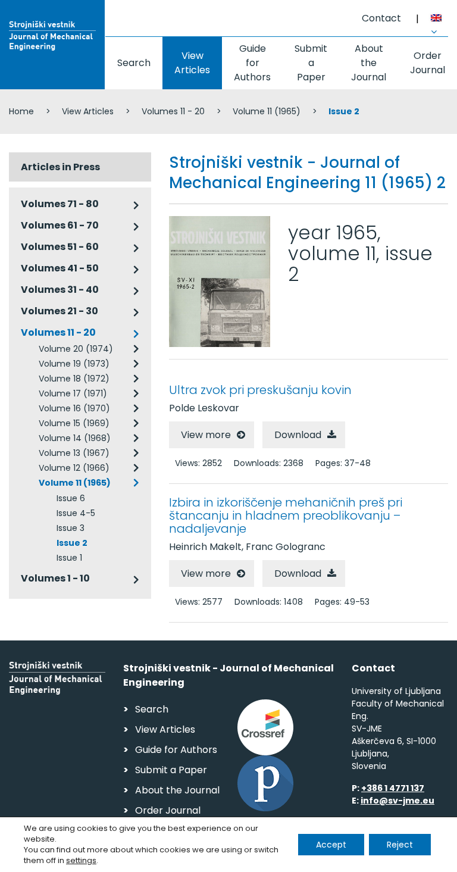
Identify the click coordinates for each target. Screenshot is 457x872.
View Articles (192, 63)
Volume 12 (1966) (74, 468)
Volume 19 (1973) (74, 364)
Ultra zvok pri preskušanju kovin (260, 390)
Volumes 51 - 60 (60, 247)
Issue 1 (69, 558)
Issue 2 (72, 543)
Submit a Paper (311, 63)
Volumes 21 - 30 (59, 311)
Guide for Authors (252, 63)
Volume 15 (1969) (74, 423)
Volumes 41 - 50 (60, 268)
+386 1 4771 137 (392, 788)
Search (134, 63)
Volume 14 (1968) (75, 438)
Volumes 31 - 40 (60, 289)
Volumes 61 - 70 (60, 225)
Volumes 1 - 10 (55, 578)
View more (206, 435)
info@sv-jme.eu (397, 801)
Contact (381, 18)
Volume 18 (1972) (74, 379)
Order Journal (427, 63)
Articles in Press (60, 167)
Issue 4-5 (76, 513)
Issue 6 (71, 498)
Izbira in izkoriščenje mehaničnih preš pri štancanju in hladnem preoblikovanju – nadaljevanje (285, 515)
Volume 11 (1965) (267, 111)
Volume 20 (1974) (76, 349)
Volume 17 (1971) (73, 393)
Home (21, 111)
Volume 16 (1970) (74, 408)
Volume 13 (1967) (74, 453)
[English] (439, 19)
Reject (400, 845)
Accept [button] (331, 845)
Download (297, 435)
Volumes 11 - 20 (173, 111)
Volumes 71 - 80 (60, 204)
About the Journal (368, 63)
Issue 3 (70, 528)
